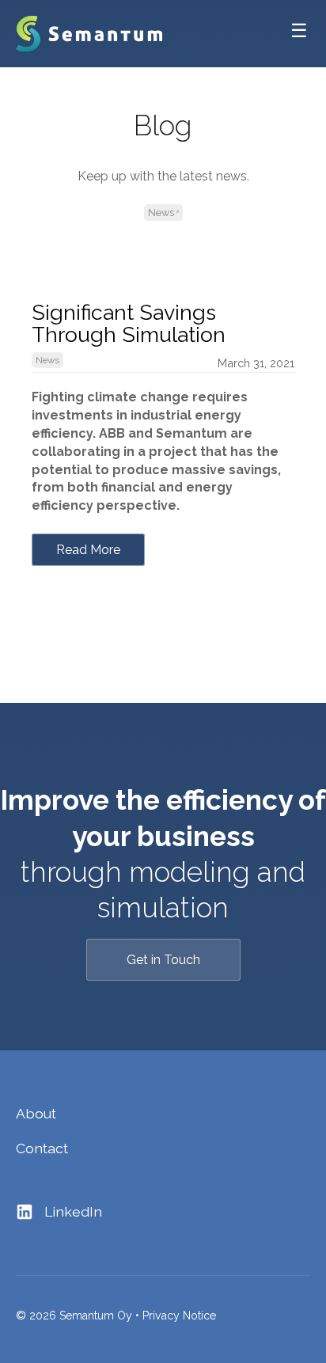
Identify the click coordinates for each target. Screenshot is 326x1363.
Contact (42, 1148)
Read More (88, 549)
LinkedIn (71, 1211)
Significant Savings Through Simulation (129, 323)
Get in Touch (163, 959)
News (161, 212)
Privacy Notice (179, 1315)
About (36, 1113)
